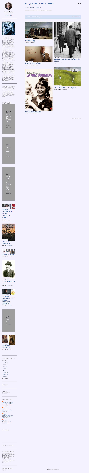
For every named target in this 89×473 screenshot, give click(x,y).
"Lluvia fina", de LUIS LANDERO (6, 422)
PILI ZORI (4, 420)
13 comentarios (9, 285)
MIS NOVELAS (34, 10)
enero (5, 376)
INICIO (26, 10)
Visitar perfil (8, 15)
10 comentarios (9, 349)
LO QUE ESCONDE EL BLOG (39, 3)
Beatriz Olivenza (8, 12)
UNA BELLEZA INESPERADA (8, 119)
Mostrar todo (76, 17)
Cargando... (4, 393)
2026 (4, 360)
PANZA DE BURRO (8, 150)
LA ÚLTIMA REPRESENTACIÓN (8, 281)
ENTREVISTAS (45, 10)
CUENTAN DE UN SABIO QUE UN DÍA (8, 183)
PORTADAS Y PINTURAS (7, 243)
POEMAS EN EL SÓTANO (33, 63)
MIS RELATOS (40, 10)
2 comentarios (32, 42)
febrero (5, 374)
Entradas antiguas (76, 118)
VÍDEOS (50, 10)
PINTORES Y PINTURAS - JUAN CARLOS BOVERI (7, 403)
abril (4, 370)
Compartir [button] (27, 42)
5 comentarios (8, 127)
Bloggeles (4, 414)
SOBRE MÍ (30, 10)
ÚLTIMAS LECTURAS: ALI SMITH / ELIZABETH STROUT (7, 213)
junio (5, 366)
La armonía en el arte (6, 404)
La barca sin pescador (7, 410)
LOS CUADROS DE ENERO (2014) (65, 88)
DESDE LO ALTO (8, 255)
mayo (5, 368)
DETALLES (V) (30, 41)
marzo (5, 372)
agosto (5, 362)
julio (4, 364)
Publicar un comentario (34, 65)
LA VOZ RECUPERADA (33, 112)
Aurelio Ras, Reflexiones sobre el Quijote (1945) (7, 416)
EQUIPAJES (8, 320)
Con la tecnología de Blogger (54, 469)
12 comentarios (9, 245)
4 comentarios (8, 193)
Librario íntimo (5, 409)
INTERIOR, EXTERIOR (6, 347)
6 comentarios (8, 156)
